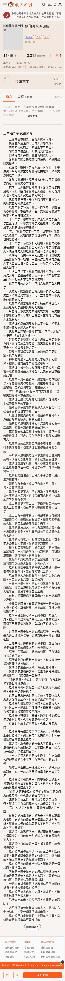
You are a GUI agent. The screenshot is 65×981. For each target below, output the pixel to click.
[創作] (55, 4)
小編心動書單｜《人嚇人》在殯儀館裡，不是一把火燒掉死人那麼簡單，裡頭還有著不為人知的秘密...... (36, 15)
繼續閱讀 (31, 926)
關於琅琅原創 (12, 947)
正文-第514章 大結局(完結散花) (28, 66)
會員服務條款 (48, 952)
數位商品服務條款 (50, 957)
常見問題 (29, 947)
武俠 (46, 37)
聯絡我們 (29, 952)
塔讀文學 (22, 81)
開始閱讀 (42, 975)
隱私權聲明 (46, 947)
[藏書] (50, 5)
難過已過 (30, 42)
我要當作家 (10, 952)
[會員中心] (60, 4)
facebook (30, 957)
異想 (38, 37)
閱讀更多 (33, 116)
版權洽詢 (9, 957)
